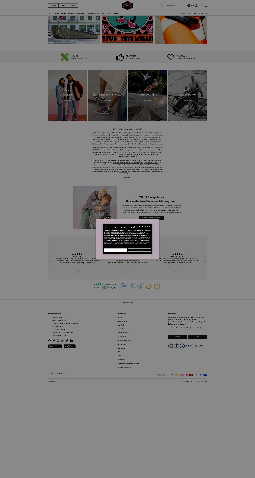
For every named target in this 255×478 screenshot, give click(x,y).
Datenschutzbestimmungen (142, 226)
